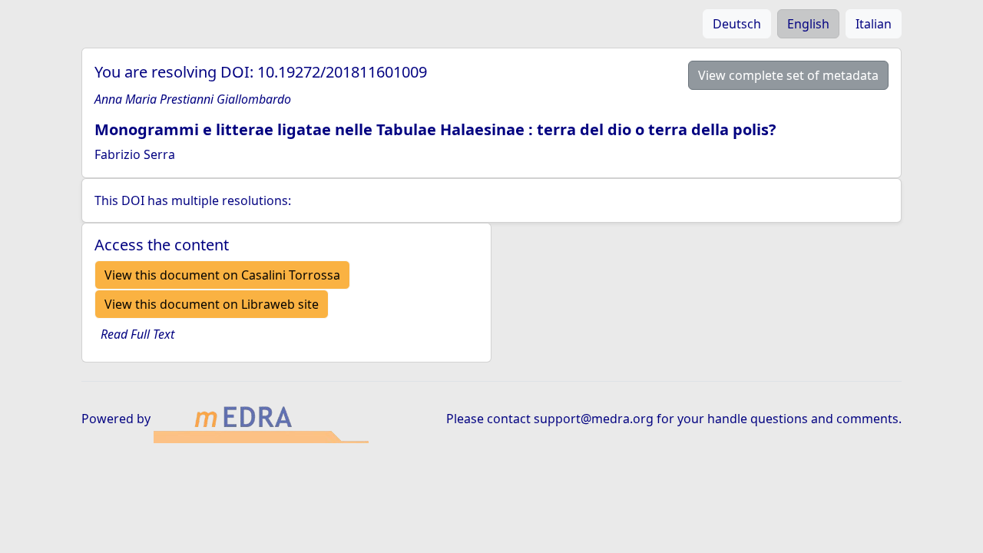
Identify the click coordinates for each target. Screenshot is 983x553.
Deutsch (737, 23)
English (808, 23)
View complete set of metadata (788, 75)
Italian (874, 23)
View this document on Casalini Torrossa (222, 275)
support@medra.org (594, 418)
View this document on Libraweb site (211, 304)
